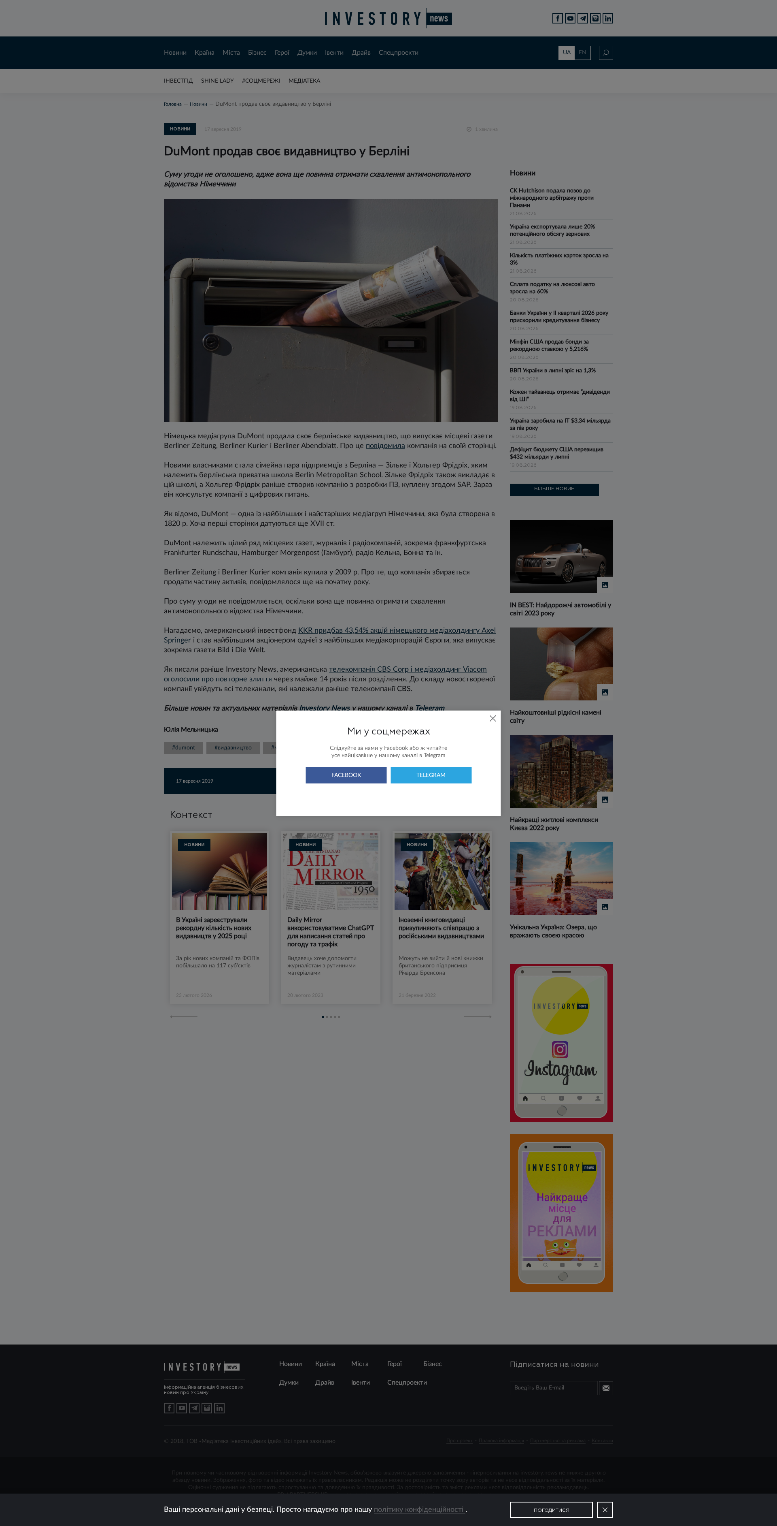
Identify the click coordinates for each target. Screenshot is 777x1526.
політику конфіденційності (419, 1509)
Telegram (431, 775)
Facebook (346, 775)
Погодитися (551, 1510)
